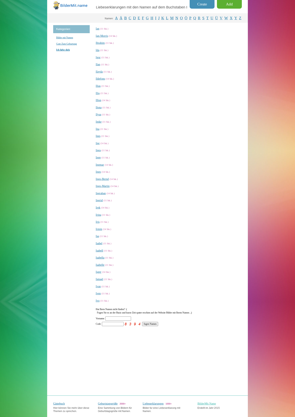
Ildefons (100, 78)
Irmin (99, 229)
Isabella (100, 257)
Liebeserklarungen (153, 403)
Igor (98, 57)
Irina (98, 214)
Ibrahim (100, 42)
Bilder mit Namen (64, 37)
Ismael (99, 279)
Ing (98, 143)
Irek (98, 207)
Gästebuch (59, 403)
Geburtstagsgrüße (108, 403)
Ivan (98, 286)
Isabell (99, 250)
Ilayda (99, 71)
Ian (97, 28)
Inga (98, 150)
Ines (98, 136)
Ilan (98, 64)
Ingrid (99, 200)
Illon (98, 100)
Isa (97, 236)
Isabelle (100, 264)
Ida (97, 50)
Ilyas (98, 114)
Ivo (98, 300)
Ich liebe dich (63, 49)
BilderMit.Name (206, 403)
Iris (98, 221)
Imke (99, 121)
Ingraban (101, 193)
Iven (98, 293)
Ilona (99, 107)
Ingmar (100, 164)
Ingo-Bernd (102, 179)
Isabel (99, 243)
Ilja (98, 93)
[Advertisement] (168, 358)
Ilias (98, 85)
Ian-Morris (102, 35)
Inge (98, 157)
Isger (98, 271)
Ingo (98, 171)
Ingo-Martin (103, 186)
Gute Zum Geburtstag (66, 43)
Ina (97, 128)
